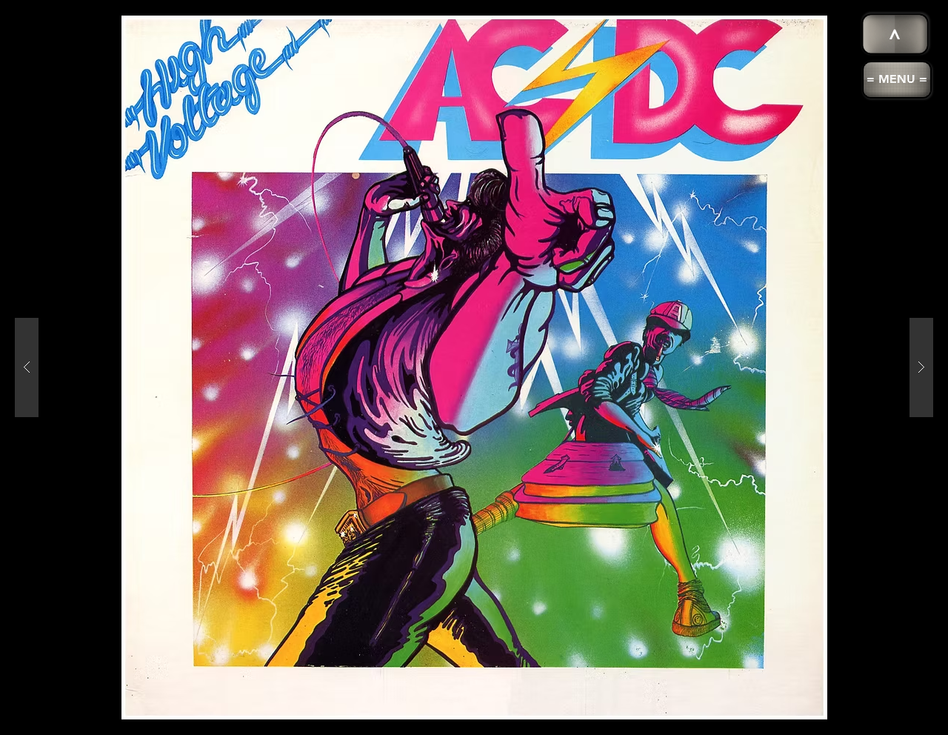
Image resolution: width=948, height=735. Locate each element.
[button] (897, 80)
